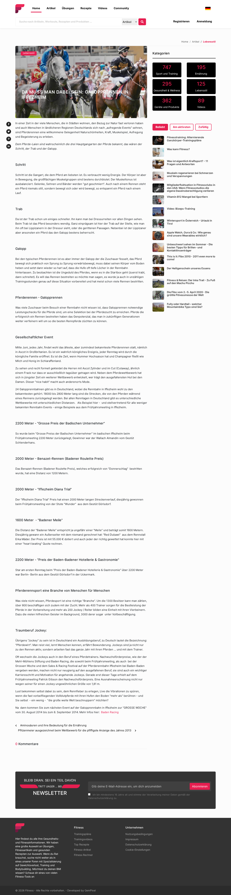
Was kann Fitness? (178, 149)
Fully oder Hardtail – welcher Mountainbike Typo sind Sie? (184, 305)
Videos (102, 8)
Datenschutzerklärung (138, 844)
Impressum (131, 839)
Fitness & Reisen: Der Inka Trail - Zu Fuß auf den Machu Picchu (191, 282)
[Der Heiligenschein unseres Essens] (158, 271)
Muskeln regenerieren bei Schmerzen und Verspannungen (190, 174)
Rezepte (85, 8)
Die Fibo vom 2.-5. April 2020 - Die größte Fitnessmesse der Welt (188, 294)
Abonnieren (200, 786)
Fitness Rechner (83, 854)
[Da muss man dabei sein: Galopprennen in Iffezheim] (81, 82)
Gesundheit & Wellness (167, 86)
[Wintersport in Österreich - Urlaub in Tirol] (158, 223)
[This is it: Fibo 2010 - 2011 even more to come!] (158, 259)
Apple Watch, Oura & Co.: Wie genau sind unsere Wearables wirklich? (189, 234)
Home (36, 8)
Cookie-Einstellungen (137, 849)
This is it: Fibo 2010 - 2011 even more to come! (191, 258)
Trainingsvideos (83, 839)
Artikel (51, 8)
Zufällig (203, 127)
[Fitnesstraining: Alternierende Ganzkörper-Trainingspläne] (158, 140)
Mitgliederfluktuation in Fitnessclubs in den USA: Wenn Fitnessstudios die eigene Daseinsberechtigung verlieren (191, 187)
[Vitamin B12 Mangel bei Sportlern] (158, 199)
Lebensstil (28, 53)
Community (121, 8)
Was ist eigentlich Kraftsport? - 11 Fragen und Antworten (187, 162)
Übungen (68, 8)
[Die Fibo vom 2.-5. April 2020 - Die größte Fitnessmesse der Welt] (158, 295)
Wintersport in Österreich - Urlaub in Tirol (189, 222)
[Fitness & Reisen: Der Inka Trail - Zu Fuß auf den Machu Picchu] (158, 283)
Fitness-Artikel (82, 849)
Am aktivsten (181, 127)
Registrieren (181, 21)
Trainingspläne (82, 834)
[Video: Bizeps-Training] (158, 211)
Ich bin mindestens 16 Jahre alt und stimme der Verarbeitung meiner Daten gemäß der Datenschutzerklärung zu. (139, 796)
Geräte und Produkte (166, 103)
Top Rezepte (81, 844)
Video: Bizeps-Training (181, 208)
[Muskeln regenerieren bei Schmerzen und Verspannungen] (158, 176)
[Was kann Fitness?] (158, 152)
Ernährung (201, 69)
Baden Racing (110, 712)
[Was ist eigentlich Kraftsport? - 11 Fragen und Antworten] (158, 164)
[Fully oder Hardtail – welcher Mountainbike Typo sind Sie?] (158, 307)
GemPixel (90, 890)
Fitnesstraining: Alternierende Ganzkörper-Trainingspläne (185, 139)
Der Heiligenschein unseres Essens (188, 268)
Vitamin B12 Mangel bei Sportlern (187, 196)
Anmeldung (204, 21)
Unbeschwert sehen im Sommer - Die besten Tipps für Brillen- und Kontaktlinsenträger (190, 247)
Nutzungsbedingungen (139, 834)
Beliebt (160, 127)
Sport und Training (167, 69)
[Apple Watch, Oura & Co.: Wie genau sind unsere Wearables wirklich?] (158, 235)
